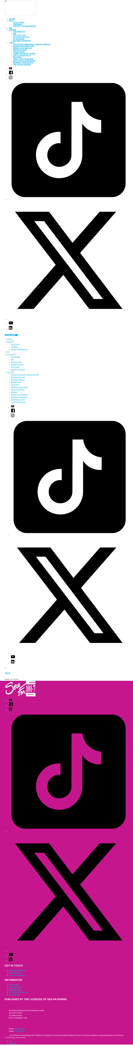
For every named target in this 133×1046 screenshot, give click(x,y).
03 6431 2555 (20, 1029)
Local (12, 43)
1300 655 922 (19, 1031)
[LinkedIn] (10, 329)
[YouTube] (11, 324)
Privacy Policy (14, 984)
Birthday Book (20, 50)
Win (10, 28)
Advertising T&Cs (15, 989)
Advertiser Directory (23, 46)
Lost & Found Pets (21, 55)
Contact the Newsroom (24, 26)
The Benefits (19, 32)
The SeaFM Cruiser (22, 64)
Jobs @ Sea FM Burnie (23, 59)
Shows (12, 19)
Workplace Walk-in (22, 48)
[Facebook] (11, 74)
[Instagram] (10, 79)
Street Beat (19, 52)
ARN (10, 1041)
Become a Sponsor (22, 41)
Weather (17, 57)
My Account (18, 39)
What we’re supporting (24, 61)
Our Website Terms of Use (18, 992)
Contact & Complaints (17, 970)
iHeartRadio (13, 1043)
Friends (12, 30)
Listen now (10, 335)
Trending (17, 24)
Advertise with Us (15, 973)
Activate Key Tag (21, 37)
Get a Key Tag (19, 35)
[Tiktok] (68, 199)
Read (11, 21)
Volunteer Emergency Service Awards (31, 44)
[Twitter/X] (68, 319)
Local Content (14, 994)
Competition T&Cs (15, 987)
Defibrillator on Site (23, 63)
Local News (18, 22)
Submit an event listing (24, 53)
